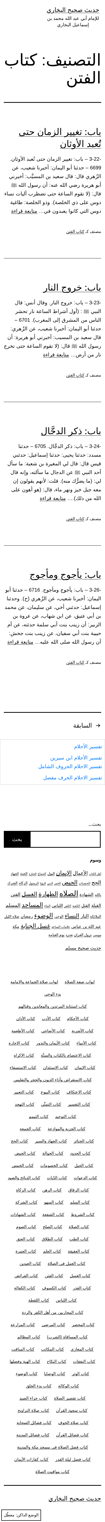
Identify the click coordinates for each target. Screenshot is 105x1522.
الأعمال (80, 873)
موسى (97, 935)
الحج (96, 882)
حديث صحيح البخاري (73, 10)
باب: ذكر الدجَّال (71, 430)
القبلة (96, 905)
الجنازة (32, 874)
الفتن (15, 894)
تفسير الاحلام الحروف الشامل (70, 766)
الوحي (58, 916)
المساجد (32, 904)
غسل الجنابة (35, 925)
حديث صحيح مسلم (83, 948)
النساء (72, 915)
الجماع (42, 874)
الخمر (57, 883)
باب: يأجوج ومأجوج (65, 574)
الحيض (69, 882)
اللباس (57, 905)
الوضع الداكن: (27, 1515)
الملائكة (95, 916)
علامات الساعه (60, 927)
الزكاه (23, 883)
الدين (50, 883)
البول (51, 873)
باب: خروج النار (72, 287)
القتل (85, 905)
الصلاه (68, 893)
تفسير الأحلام (88, 746)
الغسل (29, 894)
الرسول (34, 883)
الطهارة (48, 893)
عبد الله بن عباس (86, 926)
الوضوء (43, 915)
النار (85, 916)
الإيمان (64, 872)
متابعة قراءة (24, 211)
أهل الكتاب (95, 874)
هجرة (69, 935)
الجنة (24, 873)
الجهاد (15, 874)
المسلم (13, 905)
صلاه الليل (11, 916)
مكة (15, 926)
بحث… (94, 824)
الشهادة (87, 894)
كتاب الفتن (75, 231)
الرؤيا (43, 883)
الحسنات (84, 883)
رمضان (27, 916)
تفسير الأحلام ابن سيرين (76, 757)
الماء (47, 906)
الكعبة (76, 906)
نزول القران (83, 934)
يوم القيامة (56, 935)
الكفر (67, 906)
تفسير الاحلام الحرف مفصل (72, 777)
